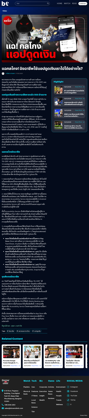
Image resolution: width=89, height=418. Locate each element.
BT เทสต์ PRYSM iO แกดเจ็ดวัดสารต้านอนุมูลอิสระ (74, 92)
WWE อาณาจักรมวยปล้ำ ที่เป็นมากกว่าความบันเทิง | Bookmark (74, 116)
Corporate (43, 387)
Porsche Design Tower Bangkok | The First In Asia (11, 362)
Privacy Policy (83, 415)
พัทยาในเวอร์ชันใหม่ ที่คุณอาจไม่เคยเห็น (31, 361)
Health (58, 391)
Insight (41, 396)
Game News (50, 392)
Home (59, 3)
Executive (43, 391)
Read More (78, 87)
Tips (33, 411)
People (58, 396)
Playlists (26, 387)
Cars (33, 387)
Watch (67, 3)
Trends (58, 400)
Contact (82, 4)
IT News (34, 396)
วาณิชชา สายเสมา (10, 73)
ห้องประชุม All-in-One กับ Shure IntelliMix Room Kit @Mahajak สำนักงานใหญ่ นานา (73, 129)
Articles (51, 387)
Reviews (51, 398)
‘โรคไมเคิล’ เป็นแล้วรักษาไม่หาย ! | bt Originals (73, 362)
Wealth (42, 400)
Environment (61, 387)
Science (34, 407)
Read (74, 3)
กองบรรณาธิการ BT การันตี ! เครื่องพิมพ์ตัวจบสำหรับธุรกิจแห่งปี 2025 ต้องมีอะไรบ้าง (73, 104)
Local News (33, 401)
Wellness (59, 404)
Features (34, 391)
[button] (44, 38)
